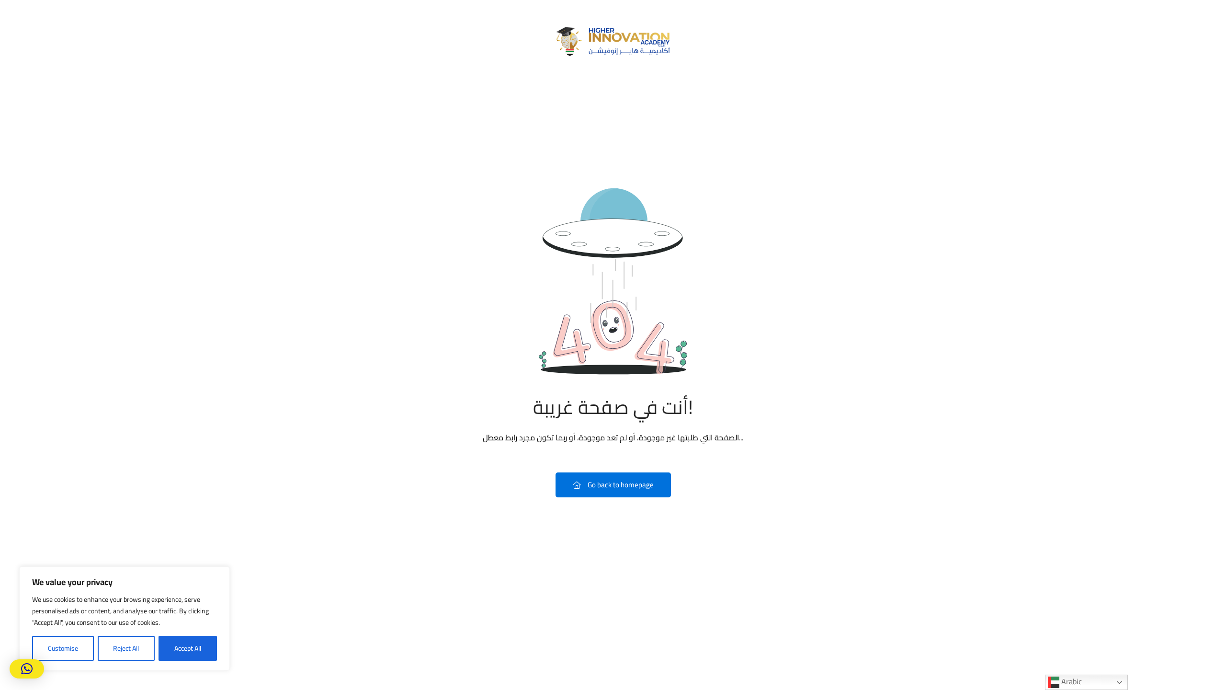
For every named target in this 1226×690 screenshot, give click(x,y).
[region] (124, 618)
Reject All (126, 648)
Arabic (1070, 682)
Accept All (187, 648)
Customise (63, 648)
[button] (27, 668)
